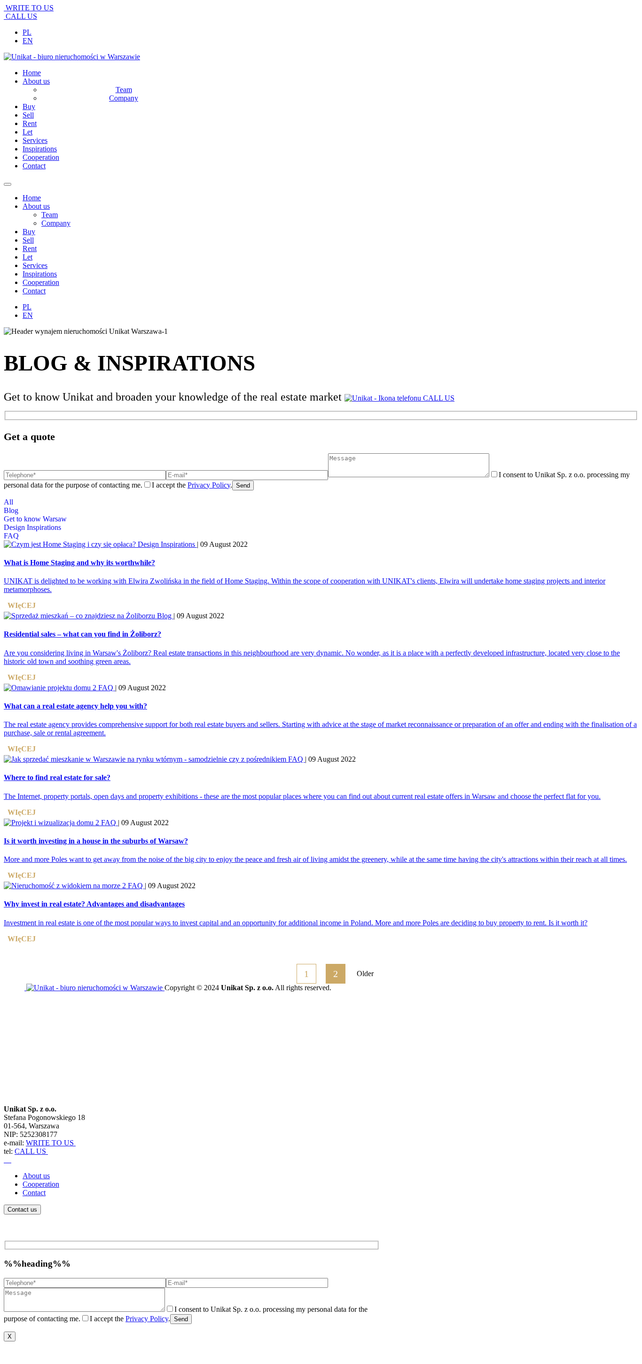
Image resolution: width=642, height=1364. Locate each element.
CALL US (20, 16)
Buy (29, 232)
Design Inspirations (32, 527)
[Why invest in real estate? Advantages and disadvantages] (66, 886)
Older (365, 974)
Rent (30, 248)
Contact (34, 291)
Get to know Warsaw (35, 519)
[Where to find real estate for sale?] (146, 759)
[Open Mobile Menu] (7, 184)
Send (243, 485)
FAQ (11, 536)
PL (27, 32)
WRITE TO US (29, 8)
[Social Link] (5, 1160)
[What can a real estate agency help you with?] (51, 688)
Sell (28, 240)
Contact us (22, 1209)
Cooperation (41, 282)
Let (27, 257)
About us (36, 206)
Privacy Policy (209, 485)
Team (49, 215)
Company (55, 223)
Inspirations (40, 274)
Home (32, 198)
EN (28, 41)
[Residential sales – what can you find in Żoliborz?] (80, 616)
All (8, 502)
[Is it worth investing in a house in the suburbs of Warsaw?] (52, 823)
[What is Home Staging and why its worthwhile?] (71, 544)
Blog (11, 510)
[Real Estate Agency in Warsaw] (94, 988)
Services (35, 265)
